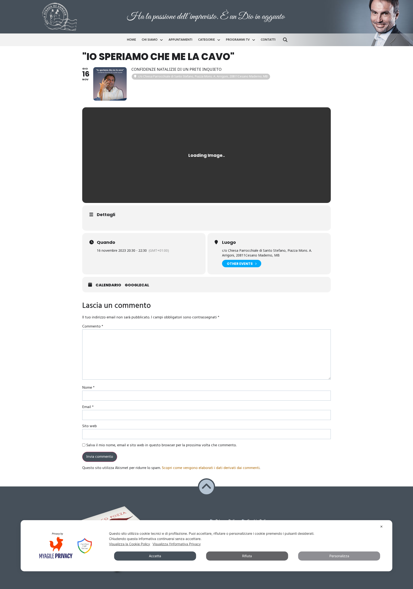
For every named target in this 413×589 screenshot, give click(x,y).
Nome (88, 388)
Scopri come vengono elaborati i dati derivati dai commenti (211, 468)
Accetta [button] (155, 556)
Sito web (89, 426)
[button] (285, 40)
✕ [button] (381, 526)
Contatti (268, 40)
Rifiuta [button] (247, 556)
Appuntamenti (180, 40)
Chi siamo (150, 40)
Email (88, 407)
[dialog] (206, 545)
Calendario (108, 285)
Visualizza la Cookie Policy (129, 544)
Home (131, 40)
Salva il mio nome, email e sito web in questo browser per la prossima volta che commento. (161, 445)
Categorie (206, 40)
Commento (92, 326)
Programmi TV (238, 40)
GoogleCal (137, 285)
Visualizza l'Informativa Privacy (176, 544)
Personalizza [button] (339, 556)
